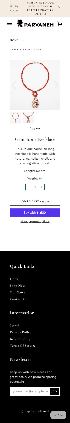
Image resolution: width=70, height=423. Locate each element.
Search (15, 325)
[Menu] (9, 23)
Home (14, 40)
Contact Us (18, 299)
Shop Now (17, 285)
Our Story (17, 292)
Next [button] (53, 84)
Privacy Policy (20, 332)
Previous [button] (16, 84)
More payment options (35, 221)
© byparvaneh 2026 (35, 411)
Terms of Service (22, 345)
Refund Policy (20, 339)
